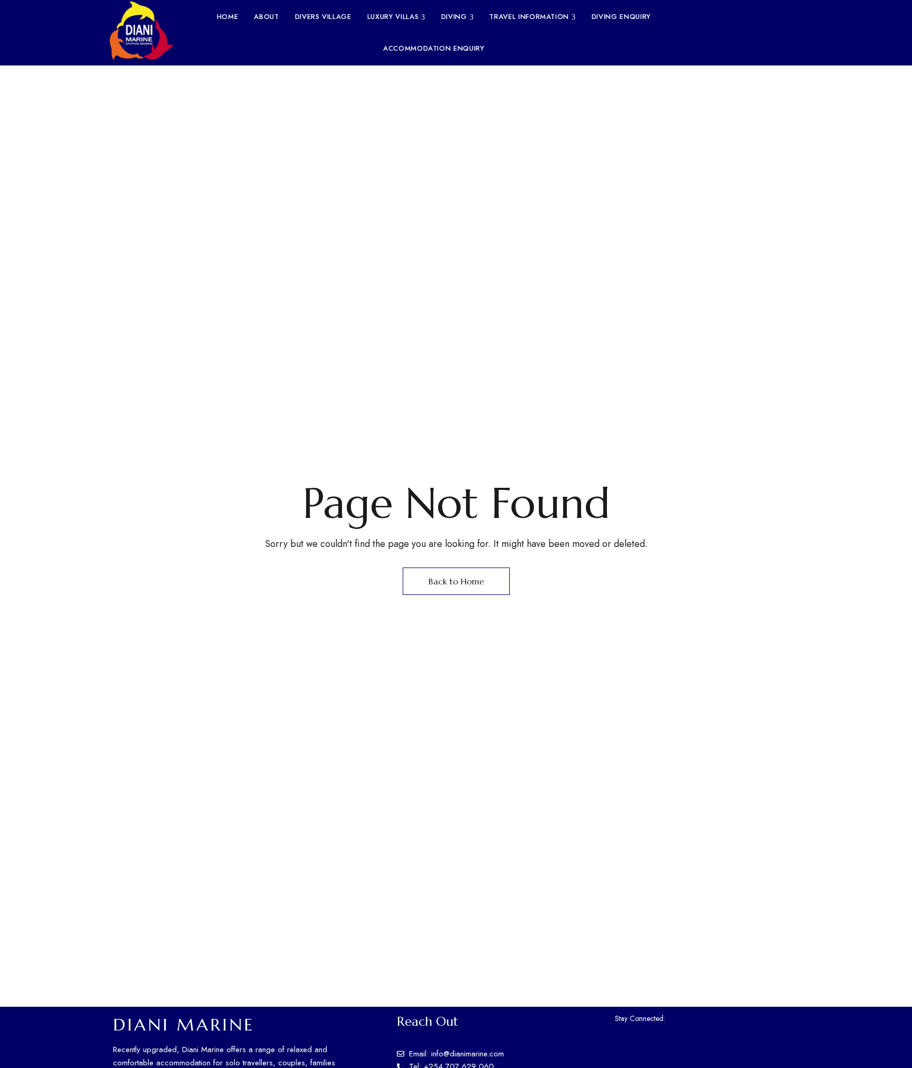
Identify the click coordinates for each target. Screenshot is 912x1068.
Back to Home (456, 581)
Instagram (692, 1017)
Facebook (673, 1017)
